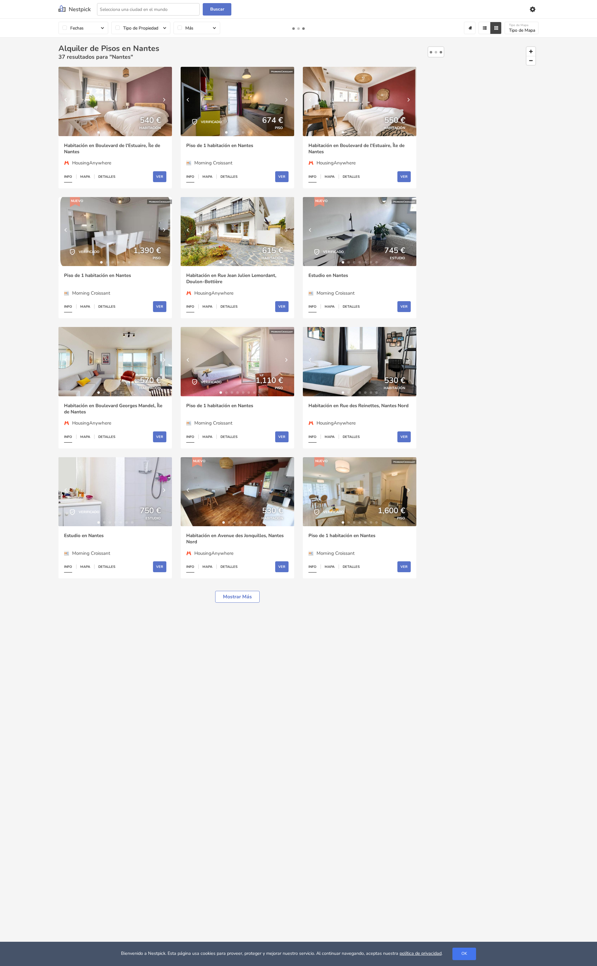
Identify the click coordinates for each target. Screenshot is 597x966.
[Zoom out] (530, 60)
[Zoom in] (530, 51)
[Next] (164, 101)
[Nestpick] (74, 9)
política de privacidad (421, 953)
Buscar (217, 9)
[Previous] (66, 101)
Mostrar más (237, 596)
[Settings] (532, 9)
